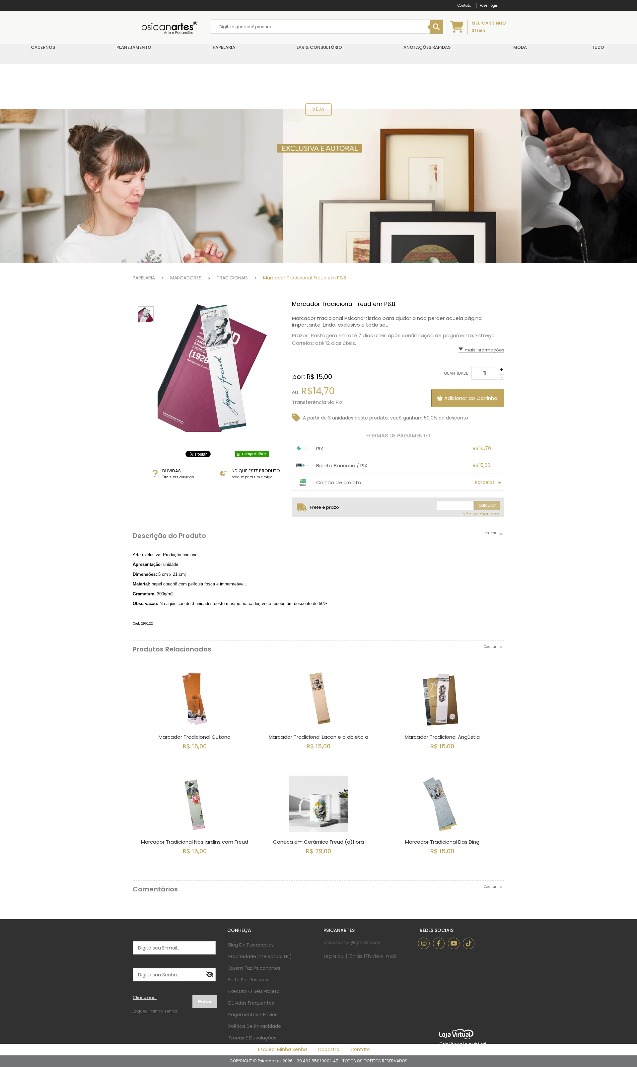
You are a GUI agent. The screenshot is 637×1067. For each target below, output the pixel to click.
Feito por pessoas (248, 979)
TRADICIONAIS (232, 277)
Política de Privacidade (254, 1026)
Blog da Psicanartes (251, 945)
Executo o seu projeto (254, 991)
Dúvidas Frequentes (251, 1003)
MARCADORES (185, 277)
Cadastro (328, 1049)
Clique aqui (145, 997)
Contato (360, 1049)
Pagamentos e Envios (252, 1014)
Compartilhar (254, 453)
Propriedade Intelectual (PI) (260, 956)
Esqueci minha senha (282, 1049)
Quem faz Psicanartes (254, 968)
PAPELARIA (144, 277)
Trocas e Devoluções (252, 1037)
